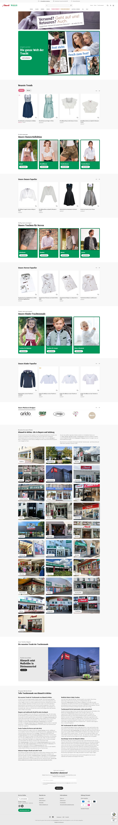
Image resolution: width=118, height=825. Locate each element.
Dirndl (25, 714)
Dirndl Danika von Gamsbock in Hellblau (27, 120)
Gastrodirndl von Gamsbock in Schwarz (68, 209)
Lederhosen (49, 731)
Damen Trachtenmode (49, 717)
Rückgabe (41, 802)
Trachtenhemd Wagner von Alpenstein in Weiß (69, 298)
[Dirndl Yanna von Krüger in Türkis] (48, 106)
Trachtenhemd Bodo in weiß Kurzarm (89, 297)
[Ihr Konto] (110, 5)
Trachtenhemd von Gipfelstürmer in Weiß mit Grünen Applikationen (27, 298)
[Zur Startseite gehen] (9, 5)
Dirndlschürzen (79, 717)
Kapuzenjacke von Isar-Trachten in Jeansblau (25, 394)
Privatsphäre (63, 802)
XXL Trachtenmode (75, 730)
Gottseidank (53, 755)
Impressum (59, 817)
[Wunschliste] (35, 117)
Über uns (62, 798)
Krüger (74, 436)
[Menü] (116, 813)
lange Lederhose (23, 734)
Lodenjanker (26, 746)
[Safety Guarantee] (19, 805)
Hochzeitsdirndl (33, 724)
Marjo (63, 436)
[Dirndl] (28, 151)
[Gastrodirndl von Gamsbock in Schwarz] (69, 195)
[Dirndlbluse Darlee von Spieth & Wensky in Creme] (90, 106)
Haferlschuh (51, 743)
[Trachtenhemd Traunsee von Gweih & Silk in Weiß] (48, 283)
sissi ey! (31, 757)
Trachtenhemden (24, 742)
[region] (59, 195)
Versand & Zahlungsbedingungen (67, 804)
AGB (63, 817)
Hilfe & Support (42, 800)
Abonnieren (59, 788)
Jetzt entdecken (23, 166)
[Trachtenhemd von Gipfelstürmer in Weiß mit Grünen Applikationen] (28, 283)
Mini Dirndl (31, 721)
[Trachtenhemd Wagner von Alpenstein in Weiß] (69, 283)
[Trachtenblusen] (90, 151)
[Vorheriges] (96, 179)
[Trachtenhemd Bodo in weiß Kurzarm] (90, 283)
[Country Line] (26, 414)
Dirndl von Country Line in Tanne (88, 209)
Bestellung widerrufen (25, 810)
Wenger (66, 436)
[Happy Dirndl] (59, 414)
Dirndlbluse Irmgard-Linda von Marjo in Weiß (26, 210)
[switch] (114, 820)
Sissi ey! (83, 438)
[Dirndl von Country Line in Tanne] (90, 195)
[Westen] (69, 239)
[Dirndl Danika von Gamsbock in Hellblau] (28, 106)
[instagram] (50, 817)
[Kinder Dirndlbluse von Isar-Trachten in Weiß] (48, 379)
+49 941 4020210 (24, 798)
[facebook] (53, 817)
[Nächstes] (99, 179)
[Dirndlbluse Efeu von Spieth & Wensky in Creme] (48, 195)
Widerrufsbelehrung (43, 804)
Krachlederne (86, 703)
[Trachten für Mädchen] (31, 331)
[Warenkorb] (113, 5)
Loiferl (27, 743)
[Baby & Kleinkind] (86, 331)
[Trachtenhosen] (69, 151)
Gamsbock (77, 438)
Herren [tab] (28, 90)
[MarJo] (75, 415)
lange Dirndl (42, 721)
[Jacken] (90, 239)
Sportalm (71, 436)
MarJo (33, 723)
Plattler (37, 733)
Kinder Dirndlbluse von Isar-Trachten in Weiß (47, 394)
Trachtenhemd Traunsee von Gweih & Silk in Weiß (48, 298)
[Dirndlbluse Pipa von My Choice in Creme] (69, 106)
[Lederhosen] (28, 239)
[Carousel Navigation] (98, 91)
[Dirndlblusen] (48, 151)
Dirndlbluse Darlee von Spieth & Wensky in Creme (90, 121)
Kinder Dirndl (70, 702)
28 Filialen (52, 438)
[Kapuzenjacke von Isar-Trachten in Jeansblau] (28, 379)
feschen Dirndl (70, 712)
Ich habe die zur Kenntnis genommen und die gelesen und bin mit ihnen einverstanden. (60, 784)
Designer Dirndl (36, 755)
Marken (91, 5)
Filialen (95, 5)
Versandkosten (56, 820)
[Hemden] (48, 239)
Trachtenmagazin (100, 5)
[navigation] (98, 179)
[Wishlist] (107, 5)
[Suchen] (71, 5)
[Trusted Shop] (22, 805)
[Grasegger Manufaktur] (42, 414)
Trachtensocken (32, 743)
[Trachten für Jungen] (59, 331)
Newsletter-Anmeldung (45, 1)
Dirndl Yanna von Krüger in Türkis (46, 120)
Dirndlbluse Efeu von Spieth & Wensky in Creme (47, 210)
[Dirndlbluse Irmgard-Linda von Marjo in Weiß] (28, 195)
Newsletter (41, 798)
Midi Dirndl (35, 721)
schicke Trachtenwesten (42, 742)
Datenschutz (63, 800)
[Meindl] (92, 414)
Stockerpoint (81, 436)
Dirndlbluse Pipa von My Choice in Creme (69, 120)
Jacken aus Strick (38, 745)
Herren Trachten (41, 730)
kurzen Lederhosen (38, 734)
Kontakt (67, 817)
